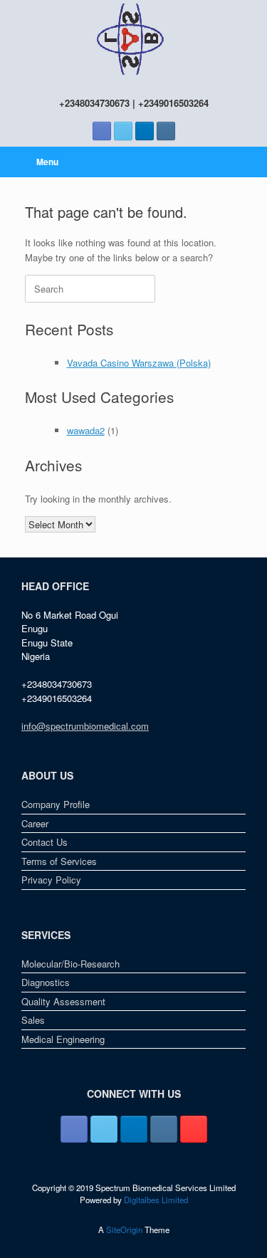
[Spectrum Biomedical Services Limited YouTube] (193, 1129)
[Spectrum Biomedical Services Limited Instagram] (166, 131)
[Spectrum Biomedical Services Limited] (133, 39)
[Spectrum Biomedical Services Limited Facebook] (102, 131)
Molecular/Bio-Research (70, 963)
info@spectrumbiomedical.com (85, 726)
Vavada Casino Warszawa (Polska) (139, 362)
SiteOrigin (124, 1229)
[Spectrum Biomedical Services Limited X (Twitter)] (123, 131)
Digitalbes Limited (156, 1199)
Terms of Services (59, 861)
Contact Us (44, 842)
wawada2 (86, 430)
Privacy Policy (51, 879)
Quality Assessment (63, 1001)
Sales (33, 1020)
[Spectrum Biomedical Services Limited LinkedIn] (144, 131)
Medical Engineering (63, 1039)
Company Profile (55, 804)
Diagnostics (45, 982)
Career (34, 823)
